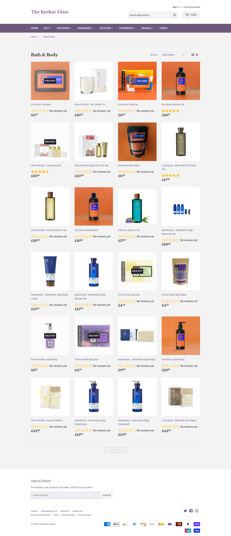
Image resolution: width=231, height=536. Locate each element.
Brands (147, 28)
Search (34, 511)
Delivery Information (40, 515)
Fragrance (84, 28)
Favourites (126, 28)
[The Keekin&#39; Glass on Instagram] (196, 511)
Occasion (63, 28)
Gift (46, 28)
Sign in (176, 7)
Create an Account (191, 7)
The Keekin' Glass (49, 12)
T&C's (56, 515)
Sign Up (107, 495)
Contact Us (77, 511)
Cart (193, 14)
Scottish (106, 28)
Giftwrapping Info (49, 511)
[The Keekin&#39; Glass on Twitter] (185, 511)
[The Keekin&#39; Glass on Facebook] (191, 511)
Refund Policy (68, 515)
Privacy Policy (84, 515)
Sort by (154, 54)
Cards (163, 28)
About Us (65, 511)
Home (34, 28)
